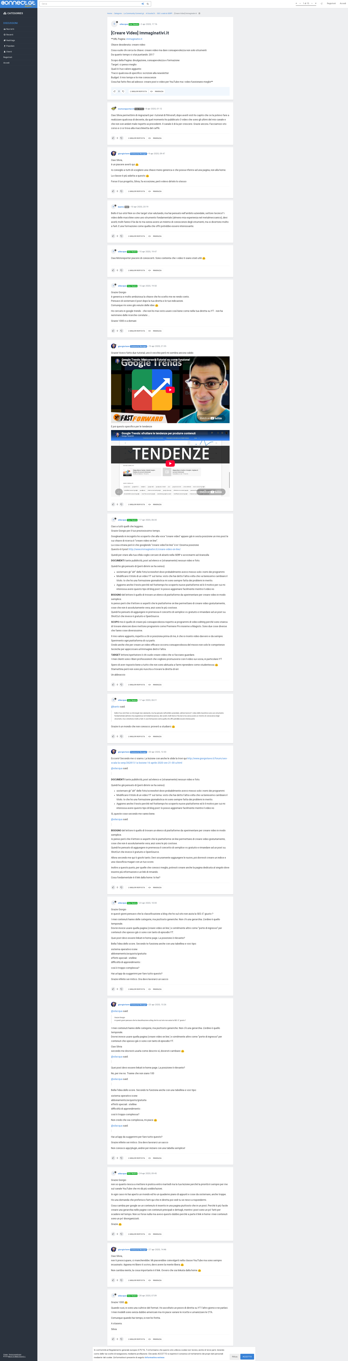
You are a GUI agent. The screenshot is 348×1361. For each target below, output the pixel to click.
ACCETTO (247, 1357)
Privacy (5, 1354)
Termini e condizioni (15, 1354)
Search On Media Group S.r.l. (17, 1356)
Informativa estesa (154, 1357)
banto (121, 207)
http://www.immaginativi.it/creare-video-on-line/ (155, 549)
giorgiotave (124, 153)
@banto (115, 706)
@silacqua (116, 768)
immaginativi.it (134, 39)
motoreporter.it (126, 109)
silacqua (124, 24)
